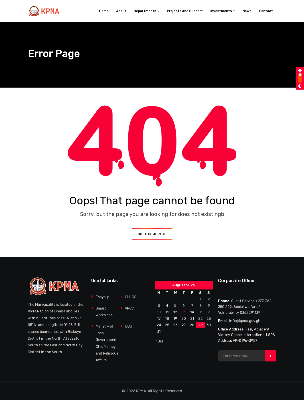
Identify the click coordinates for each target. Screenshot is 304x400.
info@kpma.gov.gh (244, 321)
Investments (221, 11)
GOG (128, 326)
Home (104, 11)
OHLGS (130, 297)
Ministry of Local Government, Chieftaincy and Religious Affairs (107, 343)
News (247, 11)
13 (183, 312)
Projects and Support (185, 11)
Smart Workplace (104, 311)
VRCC (129, 308)
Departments (145, 11)
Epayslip (102, 297)
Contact (266, 11)
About (121, 11)
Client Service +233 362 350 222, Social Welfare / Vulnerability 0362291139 (245, 306)
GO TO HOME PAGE (152, 234)
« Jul (159, 341)
